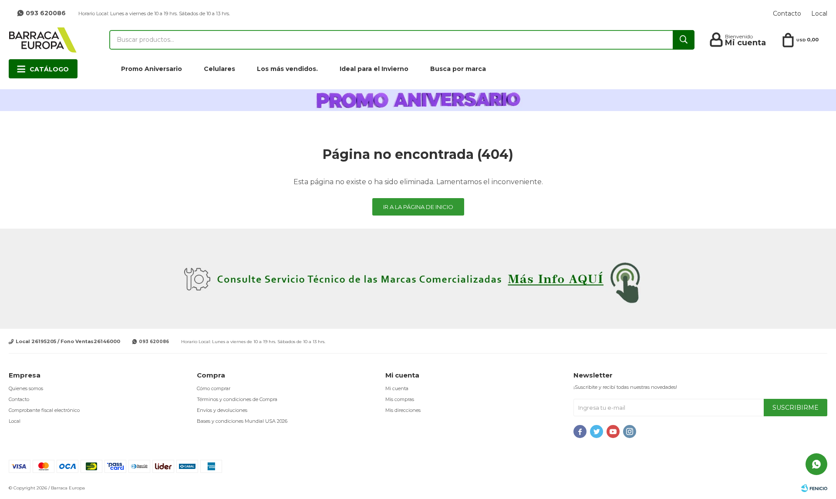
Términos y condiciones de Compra (237, 399)
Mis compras (399, 399)
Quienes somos (26, 388)
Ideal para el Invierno (374, 69)
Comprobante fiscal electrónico (44, 410)
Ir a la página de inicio (418, 206)
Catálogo (49, 69)
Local (819, 13)
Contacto (787, 13)
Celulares (219, 69)
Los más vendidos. (287, 69)
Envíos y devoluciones (222, 410)
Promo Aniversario (151, 69)
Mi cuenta (396, 388)
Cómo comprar (213, 388)
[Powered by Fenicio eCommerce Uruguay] (814, 488)
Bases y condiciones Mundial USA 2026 (242, 421)
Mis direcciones (403, 410)
